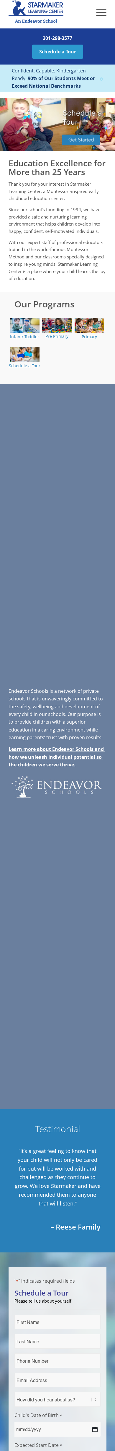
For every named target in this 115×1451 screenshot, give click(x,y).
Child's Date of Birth (38, 1415)
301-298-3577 (57, 38)
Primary (89, 336)
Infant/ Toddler (24, 336)
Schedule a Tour (57, 51)
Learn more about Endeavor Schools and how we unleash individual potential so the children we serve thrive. (57, 757)
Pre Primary (56, 336)
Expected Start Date (38, 1445)
